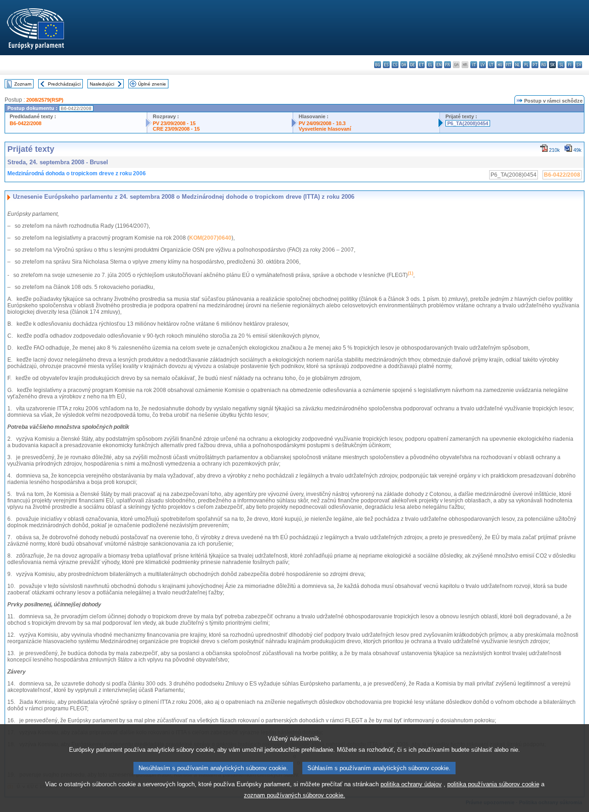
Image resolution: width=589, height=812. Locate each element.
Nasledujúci (102, 83)
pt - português (534, 64)
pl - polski (526, 64)
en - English (438, 64)
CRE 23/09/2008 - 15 (176, 129)
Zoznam (22, 83)
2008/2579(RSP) (45, 100)
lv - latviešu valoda (482, 64)
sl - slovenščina (561, 64)
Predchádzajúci (64, 83)
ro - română (543, 64)
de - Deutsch (412, 64)
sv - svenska (578, 64)
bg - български (377, 64)
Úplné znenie (152, 83)
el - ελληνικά (430, 64)
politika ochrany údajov (411, 784)
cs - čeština (395, 64)
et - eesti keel (421, 64)
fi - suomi (569, 64)
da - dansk (403, 64)
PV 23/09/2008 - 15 (174, 123)
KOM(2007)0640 (210, 238)
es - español (386, 64)
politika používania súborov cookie (493, 784)
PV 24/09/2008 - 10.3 (322, 123)
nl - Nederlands (517, 64)
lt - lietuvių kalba (491, 64)
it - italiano (473, 64)
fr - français (447, 64)
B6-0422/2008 (25, 123)
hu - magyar (500, 64)
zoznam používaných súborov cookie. (294, 795)
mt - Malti (508, 64)
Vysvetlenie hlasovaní (325, 129)
